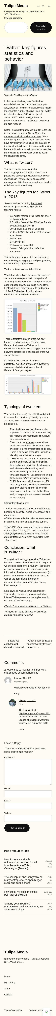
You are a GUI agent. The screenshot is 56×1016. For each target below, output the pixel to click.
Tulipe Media (16, 5)
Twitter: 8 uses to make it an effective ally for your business (39, 643)
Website (7, 813)
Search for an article (41, 27)
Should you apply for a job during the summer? (14, 643)
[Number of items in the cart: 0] (49, 6)
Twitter (34, 95)
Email (7, 801)
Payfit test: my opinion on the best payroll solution (20, 893)
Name (7, 788)
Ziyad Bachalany (14, 18)
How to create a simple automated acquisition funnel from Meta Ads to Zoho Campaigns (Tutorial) (20, 864)
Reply (16, 693)
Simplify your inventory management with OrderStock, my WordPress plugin (23, 906)
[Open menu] (38, 5)
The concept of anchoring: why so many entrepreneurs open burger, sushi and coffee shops (23, 880)
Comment (9, 757)
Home (7, 976)
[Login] (43, 6)
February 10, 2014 (22, 678)
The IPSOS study (36, 414)
